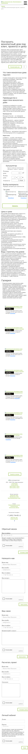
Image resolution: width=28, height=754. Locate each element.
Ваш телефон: (6, 533)
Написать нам (14, 517)
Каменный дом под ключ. (11, 195)
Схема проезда (14, 518)
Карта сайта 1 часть (14, 486)
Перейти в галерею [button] (14, 474)
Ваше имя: (5, 562)
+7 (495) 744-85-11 (14, 515)
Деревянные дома (14, 496)
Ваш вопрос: (6, 578)
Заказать (15, 206)
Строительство (14, 506)
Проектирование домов (14, 505)
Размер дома (5, 177)
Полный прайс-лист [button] (15, 66)
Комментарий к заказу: (9, 630)
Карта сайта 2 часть (14, 487)
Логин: (4, 719)
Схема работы (14, 484)
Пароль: (4, 724)
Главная (3, 6)
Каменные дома (14, 495)
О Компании (15, 483)
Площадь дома (6, 172)
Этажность (6, 180)
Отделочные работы (14, 507)
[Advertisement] (14, 25)
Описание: (5, 682)
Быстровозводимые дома (14, 498)
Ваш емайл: (5, 567)
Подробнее (11, 197)
